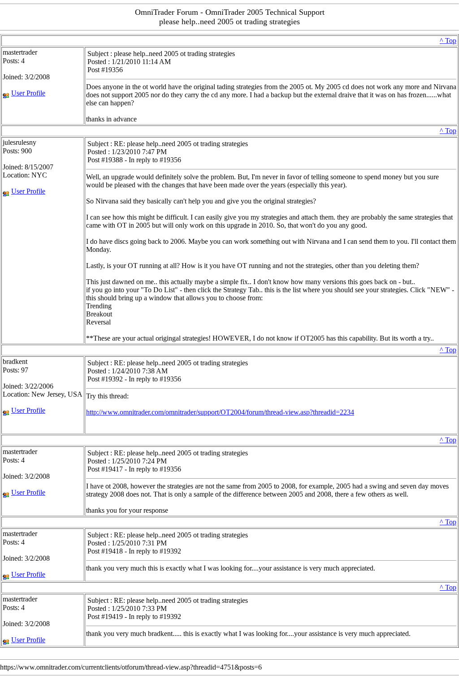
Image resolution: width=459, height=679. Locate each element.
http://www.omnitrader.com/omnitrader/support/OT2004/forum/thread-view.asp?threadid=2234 (220, 412)
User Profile (28, 93)
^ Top (448, 40)
